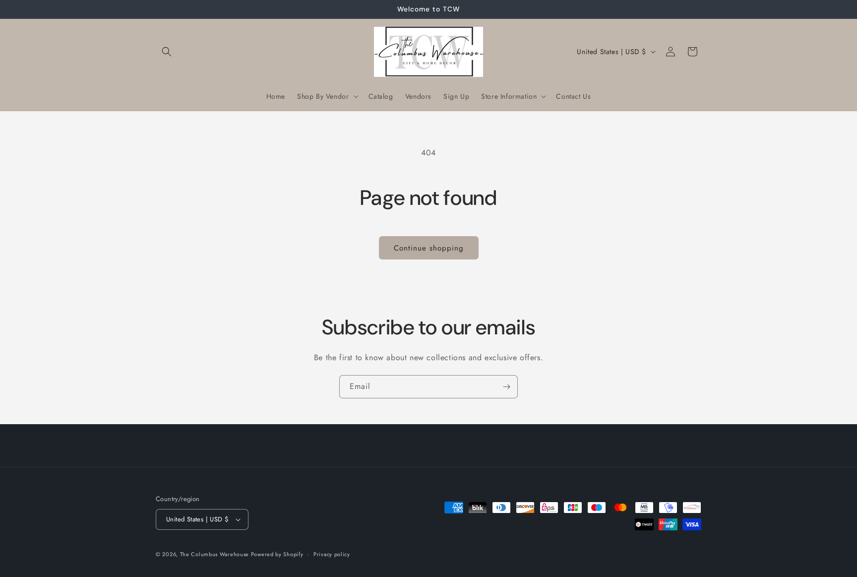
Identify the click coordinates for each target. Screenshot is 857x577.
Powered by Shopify (277, 554)
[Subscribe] (506, 386)
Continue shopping (429, 248)
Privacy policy (331, 554)
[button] (167, 52)
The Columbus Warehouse (215, 554)
